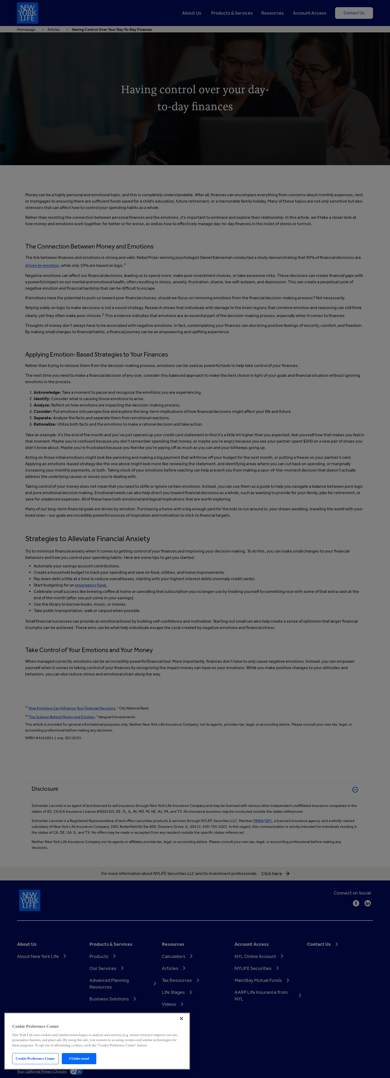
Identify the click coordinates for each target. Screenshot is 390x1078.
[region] (97, 1041)
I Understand (79, 1058)
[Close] (181, 1018)
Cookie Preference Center (35, 1058)
